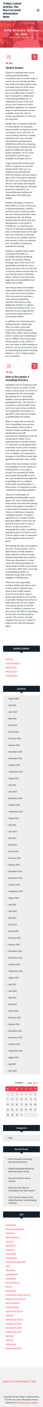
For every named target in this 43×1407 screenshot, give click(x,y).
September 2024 (15, 811)
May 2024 (12, 838)
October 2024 (14, 805)
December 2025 (15, 752)
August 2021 (13, 1057)
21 (8, 1110)
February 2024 (14, 858)
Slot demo (9, 1233)
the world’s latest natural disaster (19, 1179)
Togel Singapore (12, 663)
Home (11, 37)
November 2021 (15, 1037)
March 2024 (13, 851)
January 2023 (14, 944)
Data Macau (10, 1245)
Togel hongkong (22, 1381)
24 (21, 1110)
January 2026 (14, 745)
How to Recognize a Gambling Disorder (17, 378)
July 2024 (12, 825)
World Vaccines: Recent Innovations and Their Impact (21, 1189)
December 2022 (15, 951)
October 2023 (14, 885)
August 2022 (13, 978)
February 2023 (14, 938)
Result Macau (11, 675)
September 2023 (15, 891)
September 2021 (15, 1051)
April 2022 (12, 1004)
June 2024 (12, 831)
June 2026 (12, 712)
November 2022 (15, 958)
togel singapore (12, 1237)
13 (35, 1099)
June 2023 (12, 911)
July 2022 (12, 984)
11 (26, 1099)
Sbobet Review (14, 67)
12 (31, 1099)
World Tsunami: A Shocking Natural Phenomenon (20, 1160)
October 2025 (14, 765)
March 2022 (13, 1011)
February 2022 (14, 1017)
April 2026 (12, 725)
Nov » (35, 1083)
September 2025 (15, 772)
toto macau (10, 1270)
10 (21, 1099)
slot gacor (9, 1241)
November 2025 (15, 758)
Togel (33, 1381)
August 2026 (13, 699)
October (26, 37)
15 (12, 1104)
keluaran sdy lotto (13, 1348)
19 (31, 1104)
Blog (11, 63)
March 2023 (13, 931)
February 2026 (14, 738)
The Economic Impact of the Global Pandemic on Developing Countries (22, 1200)
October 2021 (14, 1044)
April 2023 (12, 924)
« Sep (29, 1083)
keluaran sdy (11, 667)
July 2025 (12, 785)
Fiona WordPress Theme (27, 1402)
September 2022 (15, 971)
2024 (18, 37)
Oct (34, 57)
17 (21, 1104)
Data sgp (9, 659)
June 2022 (12, 991)
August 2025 (13, 778)
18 (26, 1104)
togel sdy (9, 1336)
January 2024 (14, 865)
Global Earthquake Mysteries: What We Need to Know (21, 1170)
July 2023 (12, 905)
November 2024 (15, 798)
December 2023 (15, 871)
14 (8, 1104)
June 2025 (12, 792)
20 (35, 1104)
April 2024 (12, 845)
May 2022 (12, 998)
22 (12, 1110)
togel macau (10, 1344)
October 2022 (14, 964)
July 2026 (12, 705)
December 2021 (15, 1031)
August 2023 (13, 898)
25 (26, 1110)
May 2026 (12, 718)
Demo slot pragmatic (14, 1229)
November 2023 (15, 878)
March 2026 (13, 732)
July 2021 (12, 1064)
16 (17, 1104)
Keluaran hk (10, 1225)
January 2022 (14, 1024)
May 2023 (12, 918)
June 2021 (12, 1071)
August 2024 (13, 818)
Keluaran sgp (11, 671)
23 (17, 1110)
